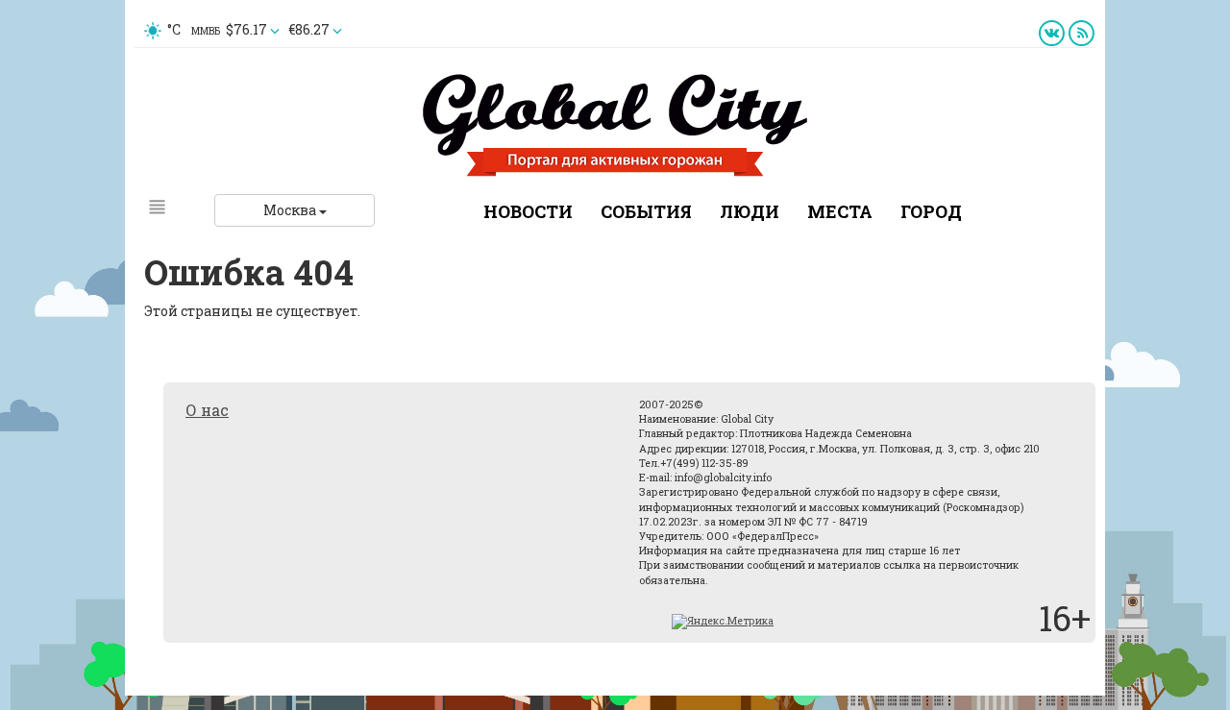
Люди (749, 211)
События (646, 211)
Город (931, 211)
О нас (207, 410)
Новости (528, 211)
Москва (291, 210)
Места (840, 211)
